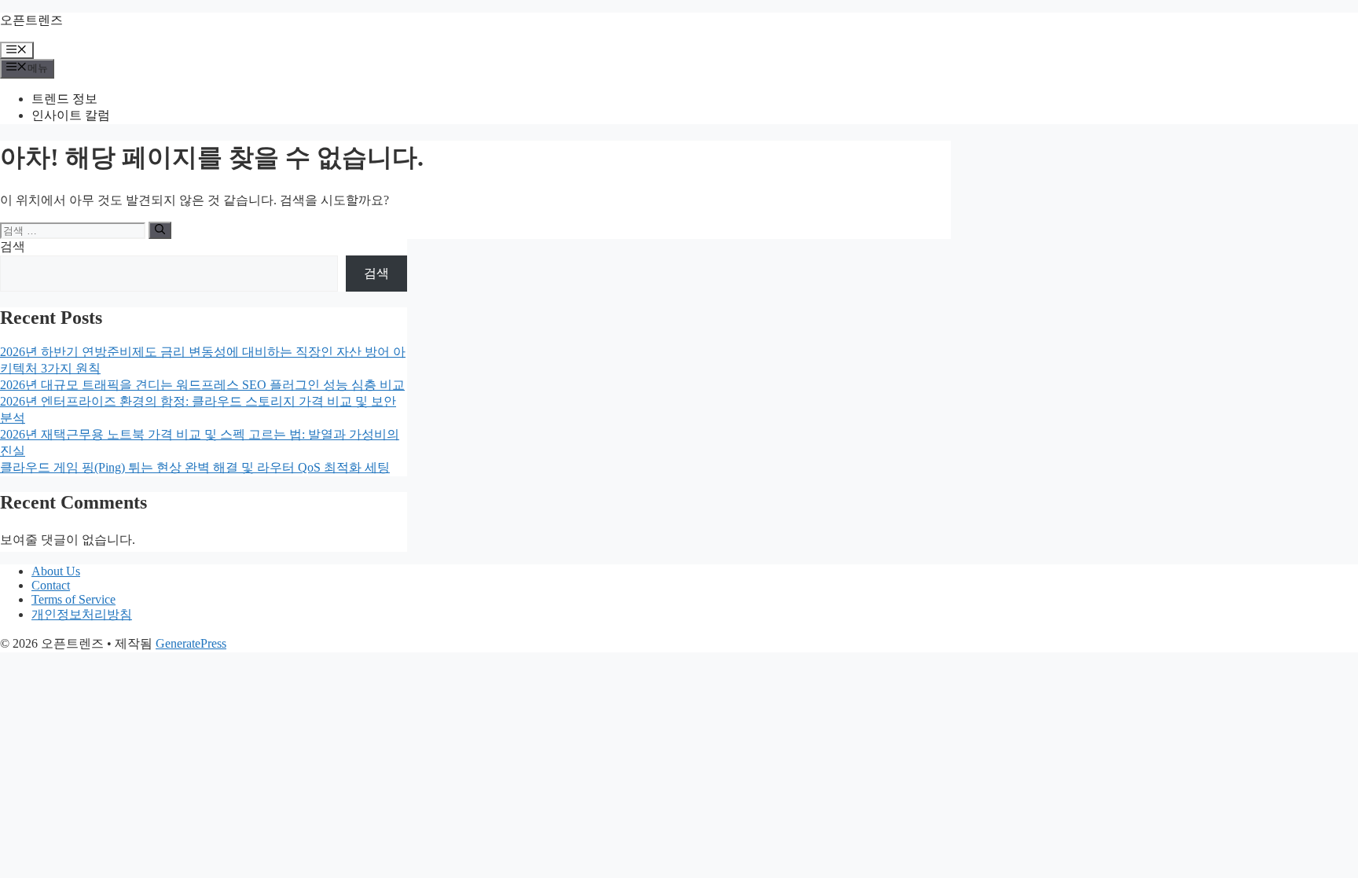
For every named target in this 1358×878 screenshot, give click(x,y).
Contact (50, 585)
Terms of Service (73, 599)
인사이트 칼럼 (70, 115)
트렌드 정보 (64, 98)
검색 (12, 246)
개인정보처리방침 (81, 614)
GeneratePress (191, 643)
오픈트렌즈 (31, 20)
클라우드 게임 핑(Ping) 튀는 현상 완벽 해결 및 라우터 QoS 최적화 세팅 (195, 467)
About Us (55, 571)
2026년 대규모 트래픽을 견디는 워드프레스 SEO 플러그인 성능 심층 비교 (202, 384)
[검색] (160, 230)
